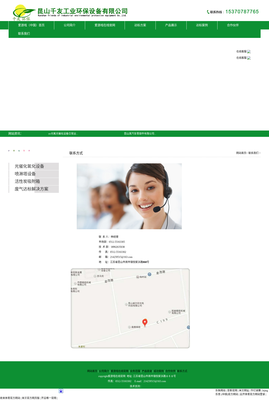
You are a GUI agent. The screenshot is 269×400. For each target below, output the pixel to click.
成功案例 (159, 371)
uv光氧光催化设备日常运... (63, 133)
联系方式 (182, 371)
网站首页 (241, 153)
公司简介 (104, 371)
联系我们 (253, 153)
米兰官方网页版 (31, 398)
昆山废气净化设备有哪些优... (64, 146)
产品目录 (147, 371)
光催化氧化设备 (29, 166)
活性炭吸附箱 (27, 181)
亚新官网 (232, 390)
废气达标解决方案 (31, 189)
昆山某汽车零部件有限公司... (140, 133)
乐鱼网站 (220, 390)
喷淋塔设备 (25, 174)
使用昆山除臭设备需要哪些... (140, 146)
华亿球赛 (256, 390)
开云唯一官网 (48, 398)
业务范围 (135, 371)
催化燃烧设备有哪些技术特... (64, 140)
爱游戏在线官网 (119, 371)
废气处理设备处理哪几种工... (140, 140)
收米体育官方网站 (10, 398)
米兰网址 (244, 390)
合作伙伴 (170, 371)
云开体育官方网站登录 (252, 394)
